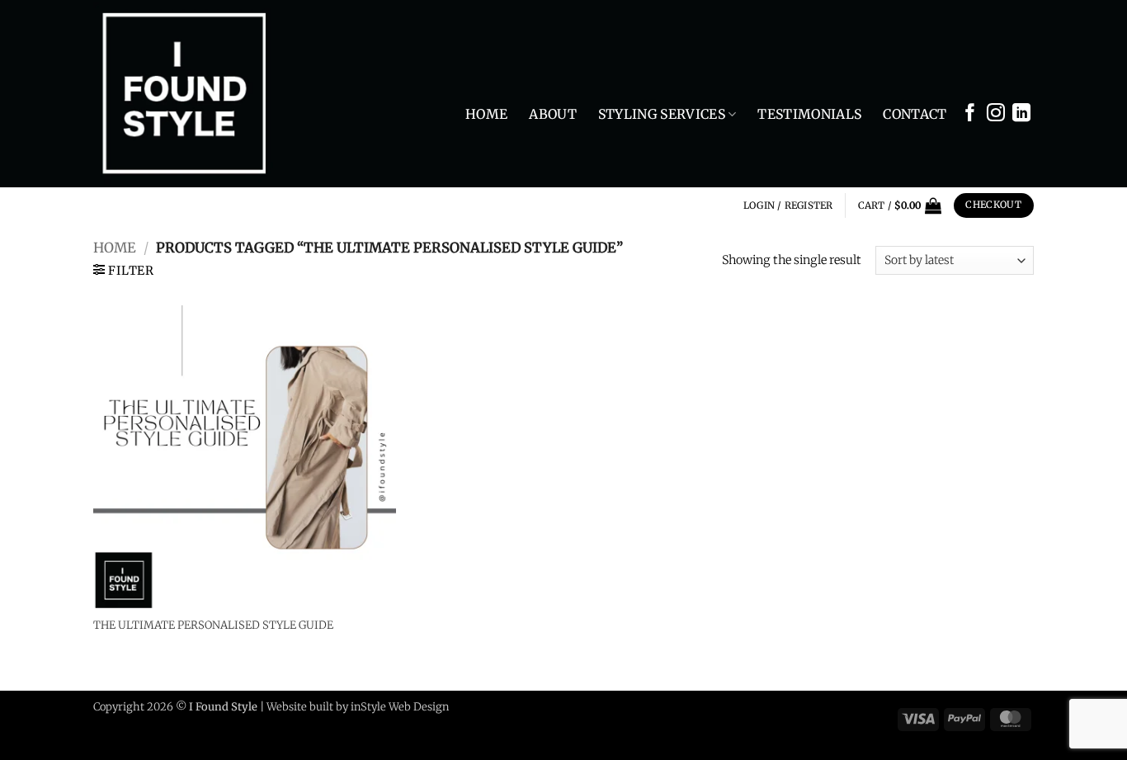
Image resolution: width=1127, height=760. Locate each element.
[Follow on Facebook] (970, 116)
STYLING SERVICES (661, 114)
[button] (788, 205)
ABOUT (553, 114)
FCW (463, 707)
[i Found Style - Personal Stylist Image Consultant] (196, 93)
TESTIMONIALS (809, 114)
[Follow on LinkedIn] (1021, 116)
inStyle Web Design (401, 707)
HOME (486, 114)
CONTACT (914, 114)
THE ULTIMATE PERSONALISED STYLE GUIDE (213, 625)
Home (114, 248)
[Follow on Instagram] (996, 116)
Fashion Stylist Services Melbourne (803, 718)
